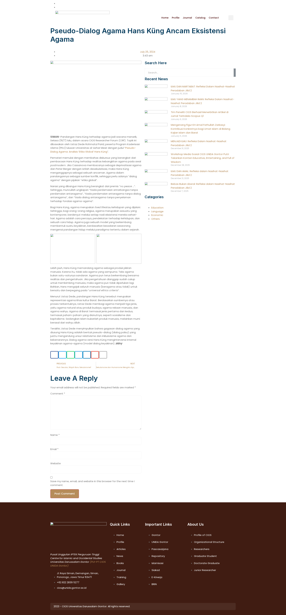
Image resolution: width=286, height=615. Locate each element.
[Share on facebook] (54, 355)
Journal (187, 17)
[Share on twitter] (62, 355)
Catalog (200, 17)
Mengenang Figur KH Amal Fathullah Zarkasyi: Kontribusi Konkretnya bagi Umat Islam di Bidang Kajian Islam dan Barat (200, 128)
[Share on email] (95, 355)
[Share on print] (103, 355)
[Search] (235, 72)
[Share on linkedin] (87, 355)
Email (54, 449)
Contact (214, 17)
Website (55, 463)
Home (164, 17)
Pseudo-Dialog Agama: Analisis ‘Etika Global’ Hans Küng (93, 149)
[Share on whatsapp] (71, 355)
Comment (57, 393)
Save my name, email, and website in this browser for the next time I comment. (92, 483)
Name (55, 435)
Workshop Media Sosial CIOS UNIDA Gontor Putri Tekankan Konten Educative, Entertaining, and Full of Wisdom (202, 158)
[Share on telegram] (79, 355)
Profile (175, 17)
